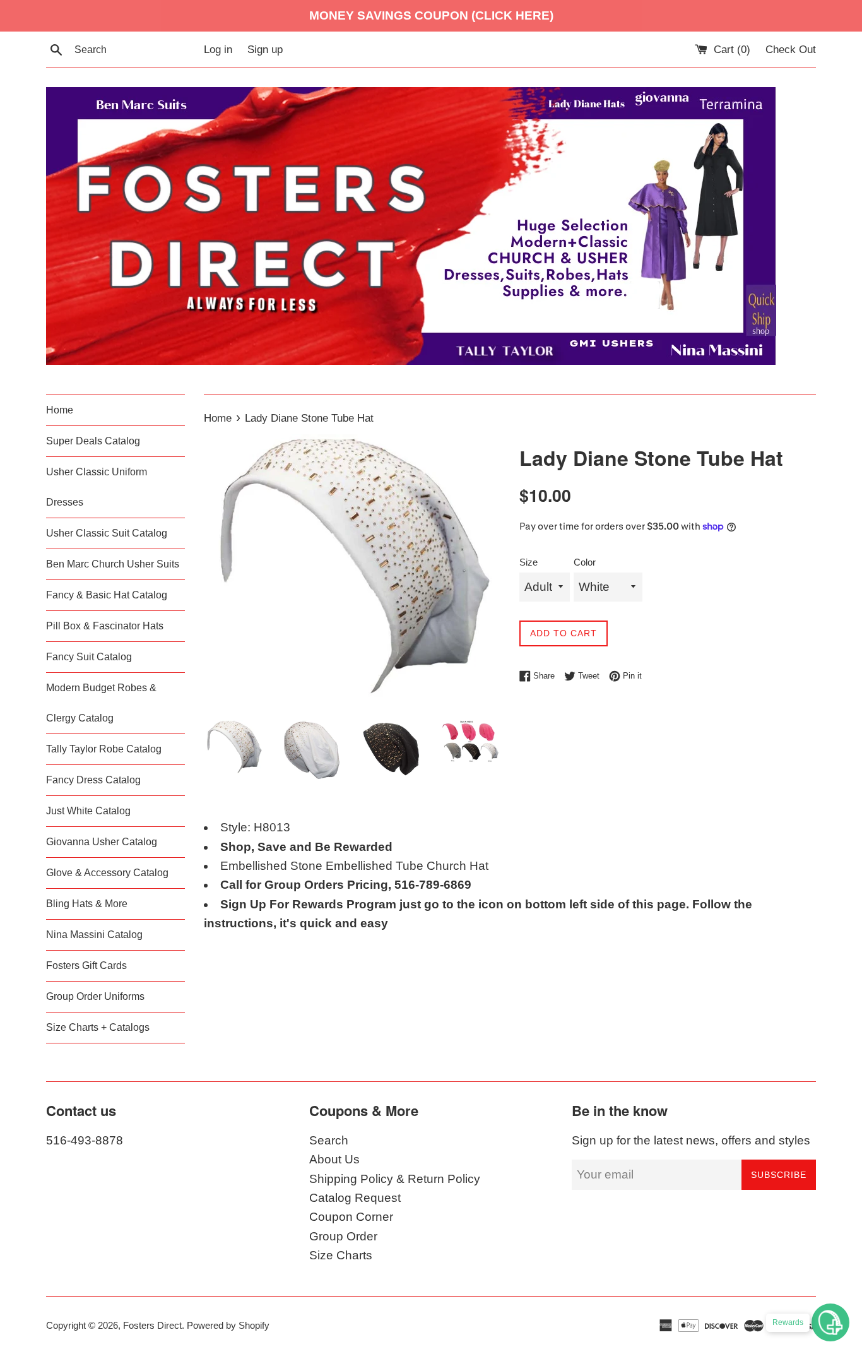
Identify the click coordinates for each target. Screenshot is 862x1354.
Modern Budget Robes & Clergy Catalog (101, 702)
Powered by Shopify (228, 1325)
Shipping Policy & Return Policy (394, 1178)
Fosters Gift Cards (86, 965)
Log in (218, 50)
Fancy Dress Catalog (93, 780)
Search (328, 1140)
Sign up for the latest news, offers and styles (691, 1140)
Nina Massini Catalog (94, 934)
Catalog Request (355, 1197)
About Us (334, 1159)
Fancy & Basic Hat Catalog (106, 595)
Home (59, 410)
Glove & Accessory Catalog (107, 872)
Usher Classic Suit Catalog (106, 533)
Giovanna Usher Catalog (101, 841)
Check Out (790, 50)
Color (585, 562)
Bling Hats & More (86, 903)
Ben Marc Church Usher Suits (112, 564)
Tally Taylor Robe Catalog (104, 749)
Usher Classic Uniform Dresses (96, 487)
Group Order (343, 1236)
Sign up (265, 50)
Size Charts (340, 1255)
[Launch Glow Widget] (830, 1322)
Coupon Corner (351, 1216)
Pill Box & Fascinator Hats (104, 626)
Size (528, 562)
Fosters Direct (152, 1325)
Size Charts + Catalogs (98, 1027)
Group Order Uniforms (95, 996)
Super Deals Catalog (93, 441)
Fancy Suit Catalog (89, 656)
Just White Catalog (88, 810)
